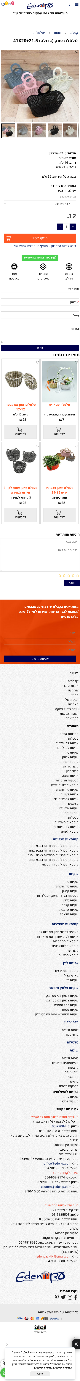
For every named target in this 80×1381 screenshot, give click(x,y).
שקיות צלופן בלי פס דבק (62, 995)
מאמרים (73, 704)
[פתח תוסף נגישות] (76, 1344)
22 (63, 502)
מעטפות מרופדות (67, 780)
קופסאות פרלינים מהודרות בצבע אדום (54, 859)
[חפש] (70, 5)
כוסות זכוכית (70, 1030)
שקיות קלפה (70, 905)
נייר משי (73, 1077)
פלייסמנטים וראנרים (65, 1063)
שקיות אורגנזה (69, 808)
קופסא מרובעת (69, 955)
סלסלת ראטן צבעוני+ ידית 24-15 (59, 490)
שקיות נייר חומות (67, 789)
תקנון (75, 695)
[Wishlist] (3, 5)
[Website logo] (40, 5)
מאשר (40, 1373)
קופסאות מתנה (69, 761)
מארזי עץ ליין (70, 975)
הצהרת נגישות (69, 713)
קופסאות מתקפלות (66, 941)
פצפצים (73, 803)
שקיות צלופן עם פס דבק (62, 1000)
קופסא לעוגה (70, 831)
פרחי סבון (72, 771)
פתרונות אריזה (69, 734)
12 (72, 216)
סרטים (74, 1081)
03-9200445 (61, 1126)
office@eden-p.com (57, 1163)
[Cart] (9, 5)
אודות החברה (70, 685)
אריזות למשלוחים (67, 743)
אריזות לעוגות (69, 794)
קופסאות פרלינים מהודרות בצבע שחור (53, 850)
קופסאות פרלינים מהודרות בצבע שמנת (53, 855)
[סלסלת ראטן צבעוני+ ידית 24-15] (59, 472)
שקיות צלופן (70, 757)
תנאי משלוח (71, 699)
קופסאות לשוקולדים (65, 785)
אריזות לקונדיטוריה (66, 827)
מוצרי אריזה (71, 766)
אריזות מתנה (70, 775)
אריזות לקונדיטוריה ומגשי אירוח (58, 936)
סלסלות (73, 738)
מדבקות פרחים (69, 1086)
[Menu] (77, 5)
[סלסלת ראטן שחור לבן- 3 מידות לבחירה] (20, 476)
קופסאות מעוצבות (67, 822)
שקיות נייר (72, 752)
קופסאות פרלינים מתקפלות (60, 864)
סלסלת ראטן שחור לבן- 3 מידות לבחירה (20, 490)
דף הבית (73, 681)
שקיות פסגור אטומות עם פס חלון (57, 1014)
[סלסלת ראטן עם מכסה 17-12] (20, 397)
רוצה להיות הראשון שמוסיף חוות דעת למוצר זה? (44, 246)
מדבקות (73, 1067)
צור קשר (73, 690)
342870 (64, 197)
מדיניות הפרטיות (43, 1368)
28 (24, 419)
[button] (5, 86)
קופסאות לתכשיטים (65, 946)
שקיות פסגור (70, 1009)
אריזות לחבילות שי (66, 799)
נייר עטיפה (72, 813)
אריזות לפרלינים (68, 748)
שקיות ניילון (71, 900)
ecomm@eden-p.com (56, 1186)
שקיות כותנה (70, 1096)
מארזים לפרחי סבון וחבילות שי (59, 932)
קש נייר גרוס (70, 1101)
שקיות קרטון (70, 891)
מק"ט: (72, 197)
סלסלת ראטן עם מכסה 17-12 (21, 407)
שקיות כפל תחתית (66, 1005)
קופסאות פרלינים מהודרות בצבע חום (55, 846)
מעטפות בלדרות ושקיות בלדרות (58, 895)
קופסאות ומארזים (67, 971)
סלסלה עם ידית (59, 404)
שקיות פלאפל (69, 914)
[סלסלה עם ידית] (59, 401)
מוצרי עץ (73, 950)
